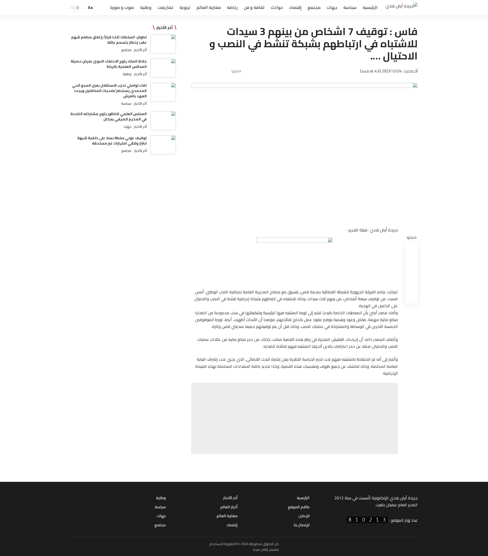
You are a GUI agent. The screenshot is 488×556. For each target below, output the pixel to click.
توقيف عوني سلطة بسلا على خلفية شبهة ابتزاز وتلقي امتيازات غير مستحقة (112, 141)
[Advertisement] (294, 418)
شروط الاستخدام (221, 544)
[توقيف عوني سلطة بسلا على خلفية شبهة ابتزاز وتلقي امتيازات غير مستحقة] (163, 144)
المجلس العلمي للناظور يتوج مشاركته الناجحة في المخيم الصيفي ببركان (108, 116)
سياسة (126, 103)
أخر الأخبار (140, 50)
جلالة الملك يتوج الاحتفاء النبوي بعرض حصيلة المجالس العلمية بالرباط (109, 64)
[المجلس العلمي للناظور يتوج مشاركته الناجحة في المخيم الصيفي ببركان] (163, 120)
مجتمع (126, 50)
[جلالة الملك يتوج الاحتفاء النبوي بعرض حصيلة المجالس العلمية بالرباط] (163, 68)
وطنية (127, 74)
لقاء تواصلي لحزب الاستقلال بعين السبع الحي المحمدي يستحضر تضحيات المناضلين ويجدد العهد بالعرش (109, 90)
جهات (127, 126)
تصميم (274, 549)
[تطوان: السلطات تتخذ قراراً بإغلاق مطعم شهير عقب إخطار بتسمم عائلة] (163, 44)
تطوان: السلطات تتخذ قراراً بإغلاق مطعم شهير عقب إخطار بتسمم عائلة (109, 40)
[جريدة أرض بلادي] (402, 8)
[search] (99, 7)
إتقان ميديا (260, 549)
